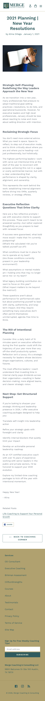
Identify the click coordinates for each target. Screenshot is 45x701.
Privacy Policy (12, 616)
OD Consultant (12, 561)
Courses (9, 589)
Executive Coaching (15, 568)
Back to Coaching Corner (24, 538)
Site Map (9, 629)
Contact (9, 609)
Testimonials (11, 602)
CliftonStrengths (13, 582)
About (8, 595)
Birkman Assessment (16, 575)
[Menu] (40, 5)
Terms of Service (13, 623)
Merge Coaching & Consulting (26, 693)
